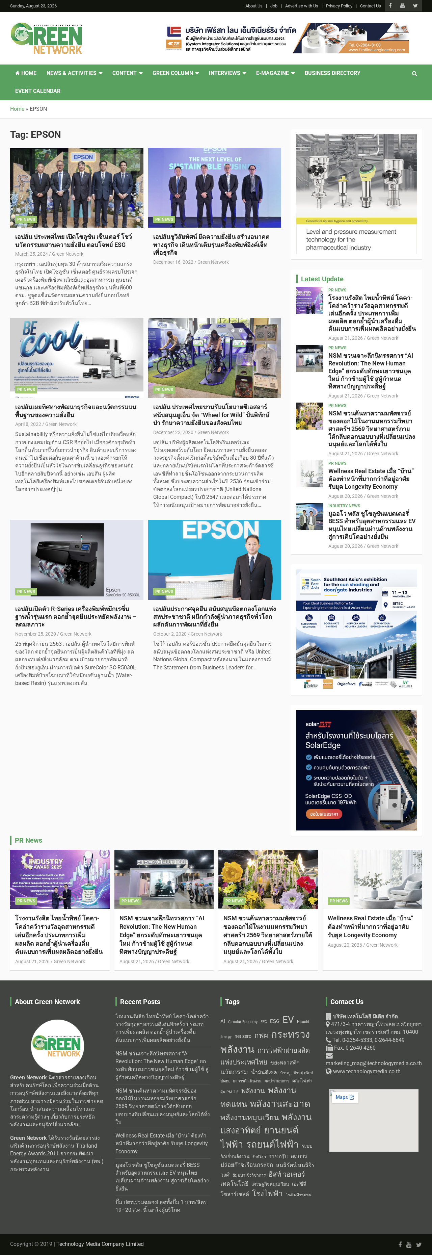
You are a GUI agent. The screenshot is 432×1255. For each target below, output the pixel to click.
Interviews (224, 73)
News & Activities (72, 73)
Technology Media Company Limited (100, 1244)
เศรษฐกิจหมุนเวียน (270, 1184)
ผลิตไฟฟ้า (302, 1080)
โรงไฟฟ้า (267, 1193)
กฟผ (261, 1035)
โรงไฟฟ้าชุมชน (299, 1195)
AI (222, 1021)
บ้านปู (285, 1073)
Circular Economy (243, 1022)
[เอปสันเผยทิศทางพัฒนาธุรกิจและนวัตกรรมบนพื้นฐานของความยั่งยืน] (77, 358)
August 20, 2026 (345, 496)
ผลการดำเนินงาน (247, 1081)
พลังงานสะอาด (280, 1103)
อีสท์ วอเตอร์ (287, 1174)
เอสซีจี (299, 1184)
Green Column (173, 73)
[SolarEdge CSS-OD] (356, 714)
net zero (243, 1036)
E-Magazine (272, 73)
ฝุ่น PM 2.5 (229, 1092)
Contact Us (370, 5)
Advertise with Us (301, 5)
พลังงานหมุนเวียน (249, 1117)
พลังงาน (253, 1091)
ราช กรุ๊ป (278, 1156)
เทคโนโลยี (234, 1183)
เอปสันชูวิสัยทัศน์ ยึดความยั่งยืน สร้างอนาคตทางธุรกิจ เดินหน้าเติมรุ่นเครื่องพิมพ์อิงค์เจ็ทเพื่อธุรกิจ (211, 244)
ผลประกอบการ (277, 1081)
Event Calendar (37, 91)
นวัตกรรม (234, 1072)
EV (288, 1019)
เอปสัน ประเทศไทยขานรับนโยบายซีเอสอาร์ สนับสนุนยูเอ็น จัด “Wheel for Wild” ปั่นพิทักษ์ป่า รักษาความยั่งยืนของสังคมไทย (211, 414)
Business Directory (332, 73)
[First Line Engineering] (286, 27)
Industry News (344, 506)
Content (124, 73)
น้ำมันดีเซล (264, 1072)
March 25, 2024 (31, 254)
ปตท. (225, 1080)
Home (28, 73)
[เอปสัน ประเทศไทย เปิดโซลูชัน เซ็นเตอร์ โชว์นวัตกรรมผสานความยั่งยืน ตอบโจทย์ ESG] (77, 188)
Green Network (67, 254)
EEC (264, 1022)
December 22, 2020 (173, 432)
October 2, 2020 (170, 634)
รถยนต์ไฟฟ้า (272, 1144)
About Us (254, 5)
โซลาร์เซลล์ (234, 1194)
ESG (274, 1021)
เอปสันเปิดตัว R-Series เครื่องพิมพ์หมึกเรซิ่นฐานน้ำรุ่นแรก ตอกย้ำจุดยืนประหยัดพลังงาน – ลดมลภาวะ (75, 616)
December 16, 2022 (173, 262)
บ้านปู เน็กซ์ (303, 1073)
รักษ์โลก (259, 1157)
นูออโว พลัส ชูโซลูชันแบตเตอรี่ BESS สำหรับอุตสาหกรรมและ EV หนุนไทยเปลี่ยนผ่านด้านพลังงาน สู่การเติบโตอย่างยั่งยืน (372, 525)
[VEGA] (356, 137)
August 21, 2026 (345, 338)
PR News (26, 219)
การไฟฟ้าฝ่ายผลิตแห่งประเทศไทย (265, 1056)
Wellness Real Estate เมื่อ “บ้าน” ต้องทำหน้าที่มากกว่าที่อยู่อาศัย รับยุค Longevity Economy (371, 478)
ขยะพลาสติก (285, 1062)
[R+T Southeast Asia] (356, 573)
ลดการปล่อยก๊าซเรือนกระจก (263, 1160)
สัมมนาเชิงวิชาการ (249, 1175)
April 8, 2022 (28, 424)
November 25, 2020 (35, 634)
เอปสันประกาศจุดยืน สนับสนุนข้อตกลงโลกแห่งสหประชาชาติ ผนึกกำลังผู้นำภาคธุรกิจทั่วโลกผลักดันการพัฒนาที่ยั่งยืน (214, 616)
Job (273, 5)
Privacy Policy (339, 5)
